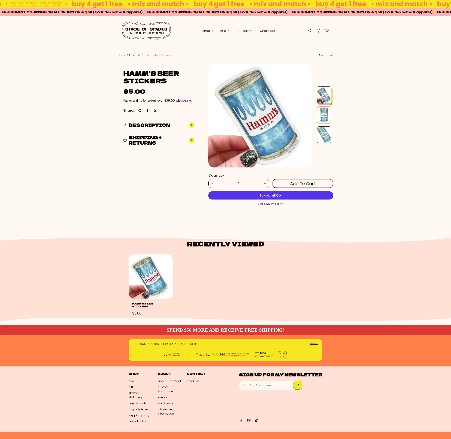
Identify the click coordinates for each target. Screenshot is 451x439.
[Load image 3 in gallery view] (324, 135)
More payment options (271, 203)
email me (193, 381)
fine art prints (138, 403)
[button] (208, 31)
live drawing (166, 403)
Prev (321, 55)
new (131, 381)
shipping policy (139, 415)
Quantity (216, 175)
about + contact (169, 381)
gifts (132, 387)
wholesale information (166, 411)
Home (122, 55)
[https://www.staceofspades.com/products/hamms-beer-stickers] (147, 110)
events (162, 397)
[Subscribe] (297, 385)
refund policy (138, 421)
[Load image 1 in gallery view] (324, 95)
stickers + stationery (136, 395)
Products (134, 55)
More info (314, 344)
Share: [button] (128, 110)
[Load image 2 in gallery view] (324, 115)
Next (330, 55)
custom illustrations (165, 389)
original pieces (139, 409)
